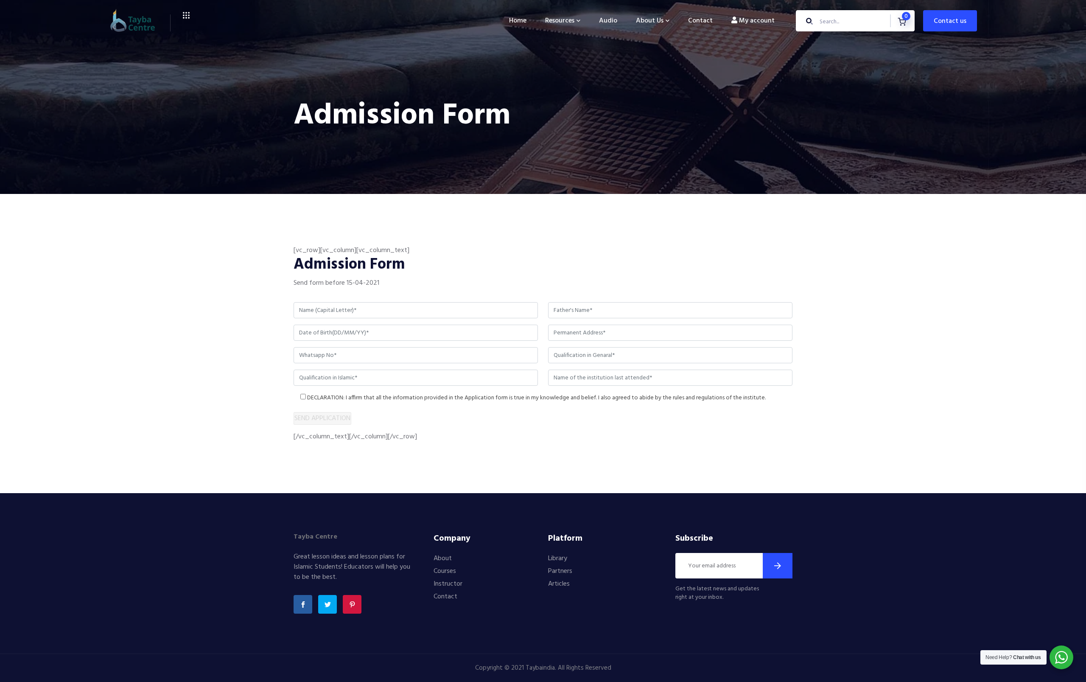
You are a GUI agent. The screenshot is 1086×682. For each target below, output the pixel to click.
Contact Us (950, 21)
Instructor (448, 583)
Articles (559, 583)
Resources (559, 20)
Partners (560, 571)
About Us (649, 20)
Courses (445, 571)
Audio (608, 20)
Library (557, 558)
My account (756, 20)
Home (517, 20)
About (443, 558)
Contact (700, 20)
